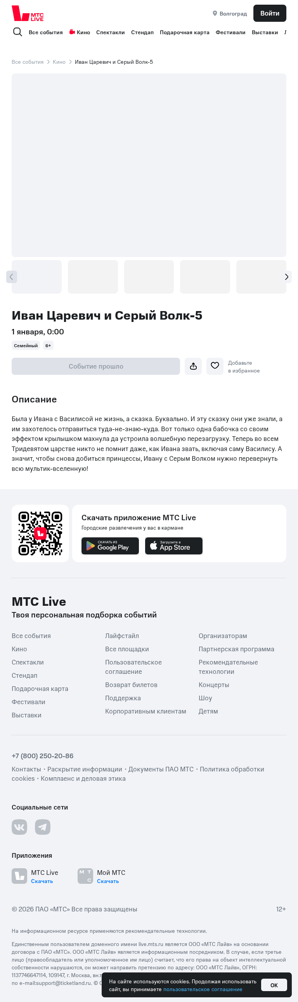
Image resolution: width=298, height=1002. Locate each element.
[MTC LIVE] (28, 13)
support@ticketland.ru (63, 982)
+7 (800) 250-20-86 (43, 755)
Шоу (205, 697)
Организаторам (223, 635)
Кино (83, 32)
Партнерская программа (236, 648)
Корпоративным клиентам (145, 710)
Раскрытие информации (84, 768)
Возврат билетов (131, 684)
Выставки (265, 32)
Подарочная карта (185, 32)
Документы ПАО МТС (161, 768)
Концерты (214, 684)
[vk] (19, 827)
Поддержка (123, 697)
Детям (208, 710)
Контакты (26, 768)
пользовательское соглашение (203, 989)
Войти (269, 12)
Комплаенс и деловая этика (83, 778)
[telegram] (42, 827)
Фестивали (231, 32)
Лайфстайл (122, 635)
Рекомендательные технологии (228, 666)
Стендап (142, 32)
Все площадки (127, 648)
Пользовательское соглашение (133, 666)
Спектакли (110, 32)
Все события (46, 32)
